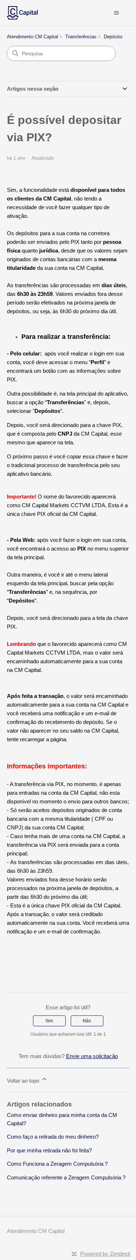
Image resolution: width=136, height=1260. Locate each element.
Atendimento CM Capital (32, 36)
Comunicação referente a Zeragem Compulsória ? (66, 1177)
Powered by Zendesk (105, 1254)
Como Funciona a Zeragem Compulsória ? (57, 1164)
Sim (49, 1020)
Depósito (113, 36)
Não (87, 1020)
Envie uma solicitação (92, 1056)
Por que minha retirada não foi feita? (49, 1150)
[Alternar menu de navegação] (116, 13)
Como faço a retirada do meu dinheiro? (53, 1137)
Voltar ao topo (24, 1081)
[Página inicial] (22, 13)
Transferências (80, 36)
